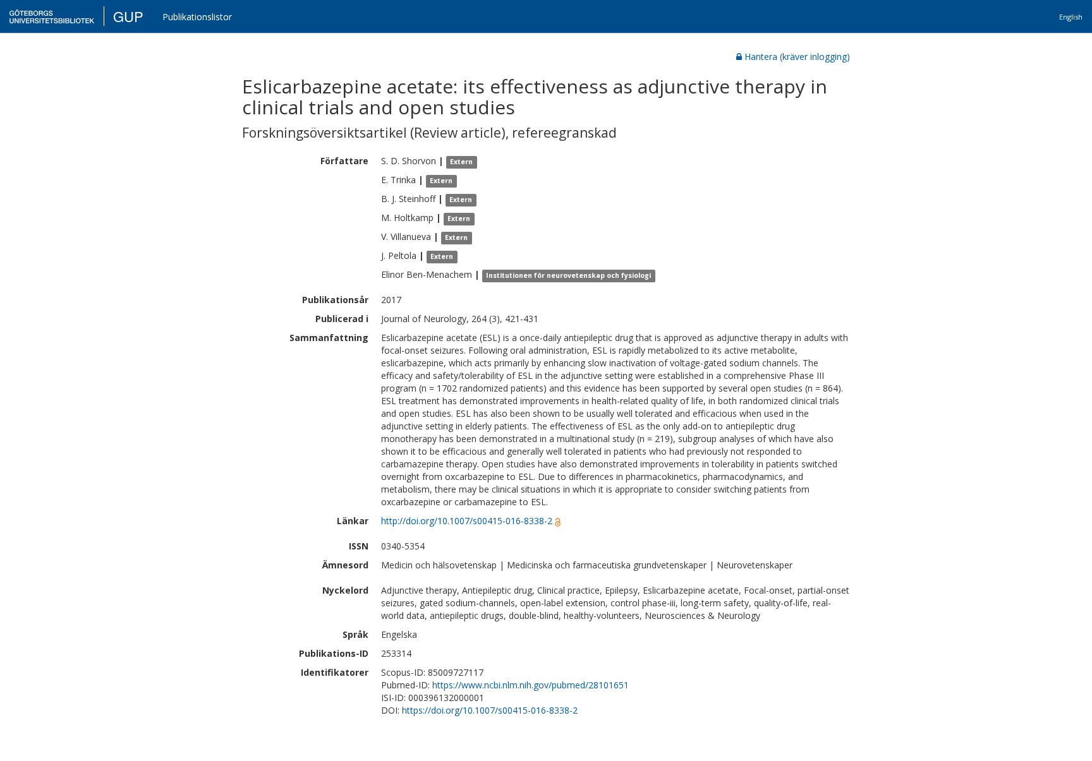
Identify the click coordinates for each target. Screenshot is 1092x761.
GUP (128, 16)
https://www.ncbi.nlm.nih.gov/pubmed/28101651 (530, 685)
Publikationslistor (197, 17)
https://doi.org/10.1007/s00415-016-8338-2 (490, 710)
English (1071, 16)
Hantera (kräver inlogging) (797, 57)
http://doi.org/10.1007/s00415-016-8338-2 (466, 521)
